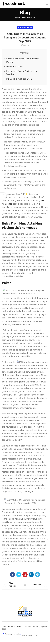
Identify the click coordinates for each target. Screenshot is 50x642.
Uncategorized (28, 17)
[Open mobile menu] (46, 3)
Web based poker (14, 66)
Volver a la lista (25, 584)
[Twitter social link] (18, 574)
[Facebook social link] (12, 574)
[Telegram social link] (37, 574)
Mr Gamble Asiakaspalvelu (19, 79)
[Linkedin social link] (31, 574)
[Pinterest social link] (25, 574)
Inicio (17, 17)
